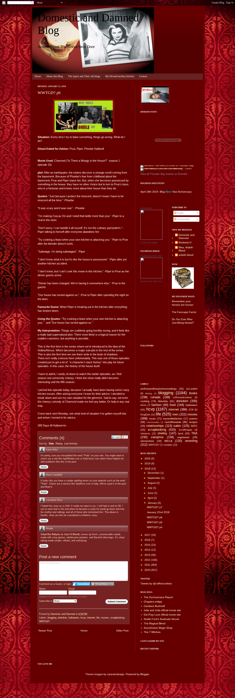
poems (193, 418)
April (150, 497)
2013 (147, 554)
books (193, 393)
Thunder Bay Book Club (151, 256)
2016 (147, 539)
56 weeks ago (61, 528)
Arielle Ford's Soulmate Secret (161, 619)
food (173, 405)
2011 (147, 564)
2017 (147, 534)
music (152, 418)
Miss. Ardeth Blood (186, 249)
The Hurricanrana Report (158, 597)
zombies (167, 445)
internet (91, 617)
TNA (194, 433)
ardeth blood (186, 254)
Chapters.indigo (153, 601)
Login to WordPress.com (102, 584)
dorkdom (62, 617)
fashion (156, 405)
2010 (147, 569)
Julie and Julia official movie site (162, 610)
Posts (179, 212)
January (153, 502)
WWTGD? (44, 621)
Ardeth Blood (146, 208)
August (152, 482)
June (151, 492)
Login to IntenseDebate (81, 584)
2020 (147, 458)
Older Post (122, 630)
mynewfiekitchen (172, 418)
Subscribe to (46, 601)
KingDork (145, 414)
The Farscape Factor (184, 312)
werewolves (147, 440)
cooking (144, 401)
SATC (194, 425)
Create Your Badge (148, 243)
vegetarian (183, 437)
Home (38, 76)
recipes (193, 422)
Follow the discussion (124, 437)
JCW (191, 409)
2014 (147, 549)
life (98, 617)
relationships (155, 426)
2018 (147, 468)
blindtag (148, 393)
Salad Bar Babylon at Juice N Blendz (61, 534)
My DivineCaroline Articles (119, 76)
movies (105, 617)
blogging (52, 617)
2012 (147, 559)
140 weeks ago (71, 500)
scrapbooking (117, 617)
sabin (177, 426)
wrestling (191, 441)
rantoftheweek (173, 422)
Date (51, 443)
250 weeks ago (71, 475)
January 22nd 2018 (158, 512)
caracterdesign (115, 674)
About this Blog (54, 76)
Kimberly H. (185, 242)
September (154, 477)
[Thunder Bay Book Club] (151, 277)
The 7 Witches (152, 632)
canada (155, 397)
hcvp (83, 617)
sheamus (145, 433)
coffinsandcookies (182, 397)
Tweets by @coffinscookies (156, 583)
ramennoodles (153, 422)
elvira (143, 405)
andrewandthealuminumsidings (158, 388)
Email (71, 588)
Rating (59, 443)
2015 (147, 544)
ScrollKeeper (185, 430)
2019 (147, 463)
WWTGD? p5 (154, 522)
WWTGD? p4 (154, 527)
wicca (168, 441)
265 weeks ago (66, 450)
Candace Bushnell (154, 606)
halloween (73, 617)
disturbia (163, 401)
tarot (180, 433)
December (154, 472)
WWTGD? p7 (154, 507)
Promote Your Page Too (151, 281)
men (175, 414)
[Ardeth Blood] (151, 238)
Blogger (144, 674)
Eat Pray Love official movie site (162, 614)
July (150, 487)
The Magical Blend (154, 623)
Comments (183, 219)
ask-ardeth (191, 389)
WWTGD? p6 (154, 517)
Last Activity (70, 443)
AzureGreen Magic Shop (158, 627)
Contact (143, 76)
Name (42, 588)
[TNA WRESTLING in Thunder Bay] (167, 165)
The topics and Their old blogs (84, 76)
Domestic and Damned (187, 236)
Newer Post (45, 630)
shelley (162, 433)
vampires (157, 437)
